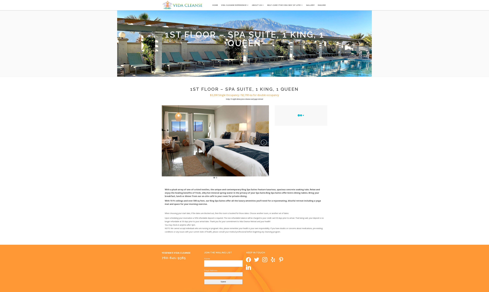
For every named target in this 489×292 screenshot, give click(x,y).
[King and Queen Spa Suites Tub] (215, 140)
